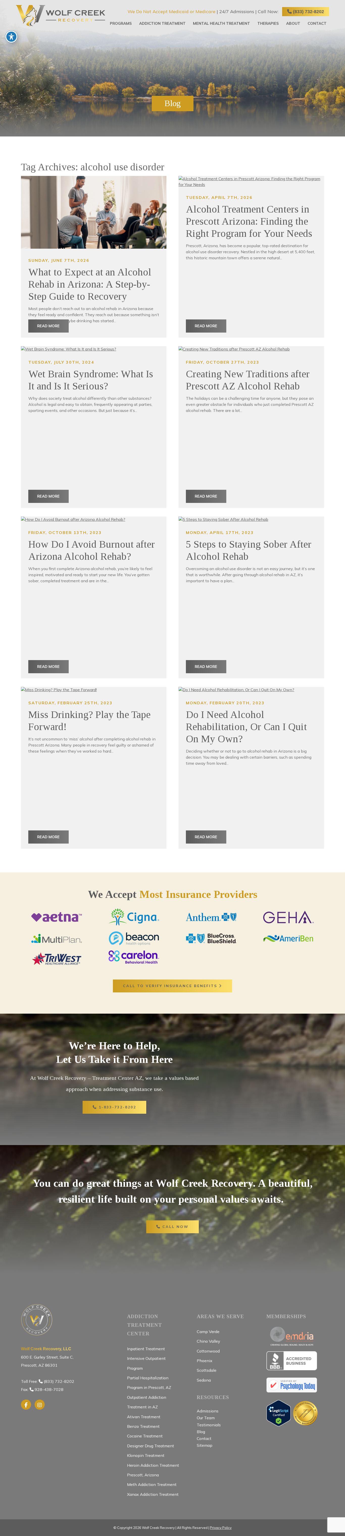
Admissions (207, 1410)
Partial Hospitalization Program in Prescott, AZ (149, 1382)
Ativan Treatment (143, 1416)
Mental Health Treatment (221, 23)
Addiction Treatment (162, 23)
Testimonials (209, 1424)
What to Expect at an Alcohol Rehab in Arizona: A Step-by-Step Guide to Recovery (89, 284)
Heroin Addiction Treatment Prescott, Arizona (153, 1470)
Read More (48, 325)
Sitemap (204, 1445)
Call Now (175, 1226)
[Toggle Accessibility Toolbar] (11, 37)
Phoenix (204, 1360)
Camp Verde (208, 1331)
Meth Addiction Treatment (152, 1484)
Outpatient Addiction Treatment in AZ (146, 1402)
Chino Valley (208, 1341)
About (293, 23)
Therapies (268, 23)
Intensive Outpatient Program (146, 1363)
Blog (201, 1431)
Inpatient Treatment (146, 1348)
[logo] (60, 15)
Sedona (204, 1380)
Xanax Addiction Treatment (153, 1494)
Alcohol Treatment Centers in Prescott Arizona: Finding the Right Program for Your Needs (249, 221)
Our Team (206, 1417)
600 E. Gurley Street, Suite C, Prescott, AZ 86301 (47, 1357)
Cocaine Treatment (145, 1435)
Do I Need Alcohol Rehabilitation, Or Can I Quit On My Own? (246, 726)
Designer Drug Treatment (150, 1445)
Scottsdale (206, 1370)
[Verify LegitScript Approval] (278, 1424)
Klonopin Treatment (145, 1455)
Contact (317, 23)
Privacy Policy (221, 1528)
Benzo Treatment (143, 1426)
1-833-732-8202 (116, 1107)
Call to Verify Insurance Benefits (171, 986)
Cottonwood (208, 1351)
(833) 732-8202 (308, 11)
